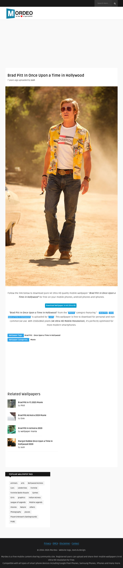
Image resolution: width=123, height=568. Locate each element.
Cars (12, 488)
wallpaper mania (29, 431)
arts (22, 483)
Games (35, 493)
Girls (12, 497)
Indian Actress (35, 497)
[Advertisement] (61, 47)
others (32, 507)
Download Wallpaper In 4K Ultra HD (61, 305)
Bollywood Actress (35, 483)
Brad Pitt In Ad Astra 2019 (30, 428)
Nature (23, 507)
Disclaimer (65, 543)
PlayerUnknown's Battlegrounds (23, 517)
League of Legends (18, 502)
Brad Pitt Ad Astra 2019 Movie (32, 415)
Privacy (47, 543)
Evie (23, 418)
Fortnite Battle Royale (19, 493)
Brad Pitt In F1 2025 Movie (30, 402)
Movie (71, 313)
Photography (15, 512)
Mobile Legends (35, 502)
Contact (75, 543)
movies (13, 507)
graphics (21, 497)
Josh (33, 80)
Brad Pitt (103, 313)
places (27, 512)
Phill (23, 405)
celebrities (22, 488)
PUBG (12, 522)
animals (13, 483)
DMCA (55, 543)
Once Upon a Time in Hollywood (47, 335)
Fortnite (34, 488)
